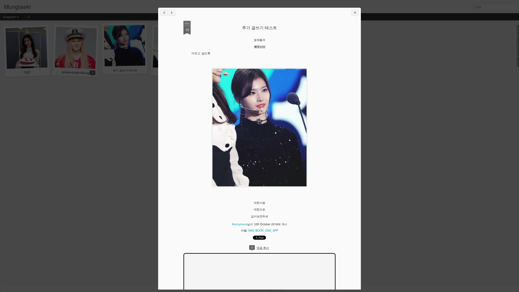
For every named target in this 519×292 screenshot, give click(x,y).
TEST (27, 72)
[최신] (164, 13)
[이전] (171, 13)
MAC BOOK (256, 230)
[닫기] (355, 13)
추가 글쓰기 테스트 (259, 27)
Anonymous (239, 224)
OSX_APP (271, 230)
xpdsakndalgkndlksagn (76, 72)
